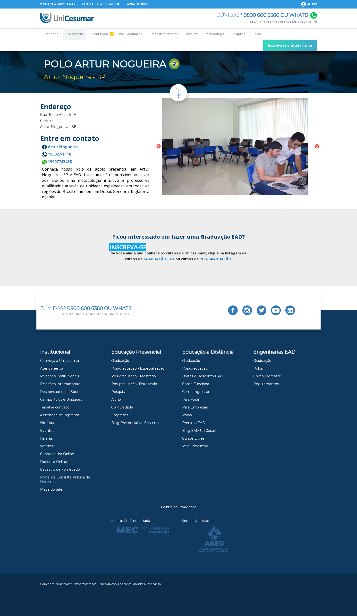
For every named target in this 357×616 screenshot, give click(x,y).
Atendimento (51, 368)
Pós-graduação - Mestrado (133, 376)
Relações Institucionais (59, 376)
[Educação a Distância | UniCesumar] (67, 18)
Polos (257, 34)
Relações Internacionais (60, 384)
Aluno (312, 4)
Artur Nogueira (62, 146)
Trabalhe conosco (54, 407)
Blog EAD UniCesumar (201, 430)
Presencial (51, 34)
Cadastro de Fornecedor (60, 469)
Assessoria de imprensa (60, 415)
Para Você (190, 399)
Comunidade (122, 407)
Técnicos (192, 34)
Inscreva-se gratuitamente (290, 45)
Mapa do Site (51, 489)
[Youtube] (276, 310)
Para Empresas (195, 407)
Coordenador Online (57, 454)
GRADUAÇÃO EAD (159, 258)
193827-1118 (59, 154)
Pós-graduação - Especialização (137, 368)
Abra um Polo (137, 4)
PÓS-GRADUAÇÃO (215, 258)
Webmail (47, 446)
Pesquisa (238, 34)
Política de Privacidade (178, 507)
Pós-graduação (195, 368)
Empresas (119, 415)
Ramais (46, 438)
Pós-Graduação (130, 34)
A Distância (75, 34)
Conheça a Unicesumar (58, 4)
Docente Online (53, 462)
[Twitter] (261, 310)
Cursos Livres (193, 438)
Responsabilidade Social (60, 392)
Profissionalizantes (164, 34)
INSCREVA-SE (127, 247)
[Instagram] (247, 310)
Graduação (99, 34)
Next (316, 146)
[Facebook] (233, 310)
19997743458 (59, 161)
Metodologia (215, 34)
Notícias (47, 423)
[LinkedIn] (290, 310)
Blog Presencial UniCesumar (135, 423)
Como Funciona (195, 384)
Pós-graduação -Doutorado (134, 384)
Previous (158, 146)
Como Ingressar (195, 392)
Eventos (47, 430)
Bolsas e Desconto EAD (202, 376)
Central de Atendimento (101, 4)
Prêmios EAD (193, 423)
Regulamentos (195, 446)
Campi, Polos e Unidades (61, 399)
